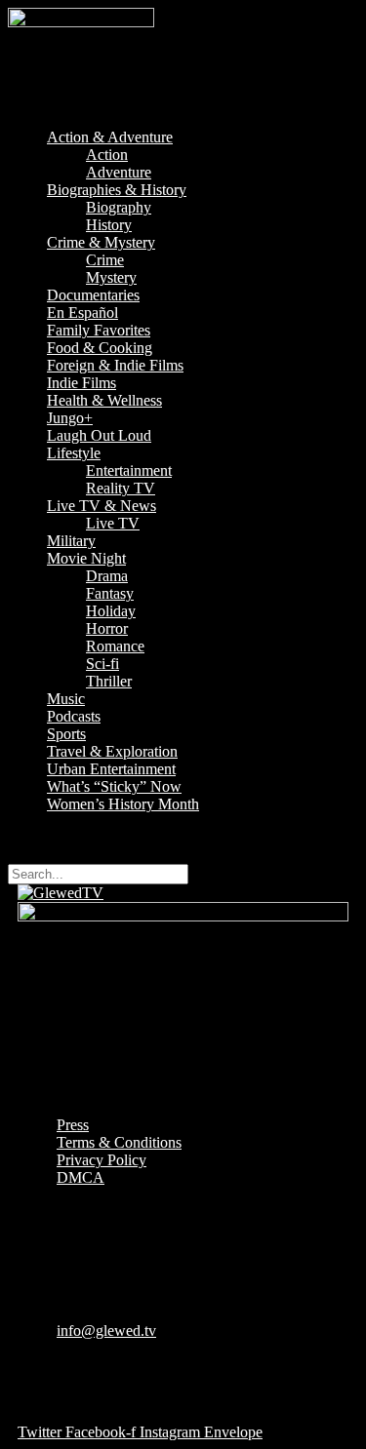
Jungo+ (70, 418)
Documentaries (93, 295)
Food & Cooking (99, 347)
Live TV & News (101, 505)
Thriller (109, 681)
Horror (107, 628)
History (109, 224)
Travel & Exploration (112, 751)
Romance (115, 646)
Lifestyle (74, 453)
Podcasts (74, 716)
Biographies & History (116, 189)
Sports (66, 733)
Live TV (113, 523)
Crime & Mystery (101, 242)
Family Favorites (98, 330)
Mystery (111, 277)
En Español (82, 312)
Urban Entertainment (111, 769)
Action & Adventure (110, 137)
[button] (183, 104)
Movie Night (86, 558)
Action (107, 154)
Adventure (118, 172)
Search (29, 837)
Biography (118, 207)
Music (66, 698)
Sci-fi (102, 663)
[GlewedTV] (60, 892)
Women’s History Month (123, 804)
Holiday (111, 611)
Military (71, 540)
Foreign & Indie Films (115, 365)
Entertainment (129, 470)
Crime (105, 260)
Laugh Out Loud (99, 435)
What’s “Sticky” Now (114, 786)
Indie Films (81, 382)
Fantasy (110, 593)
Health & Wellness (104, 400)
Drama (107, 576)
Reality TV (120, 488)
